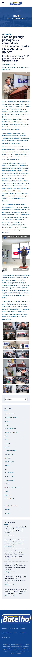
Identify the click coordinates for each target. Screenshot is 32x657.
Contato (22, 633)
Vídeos (16, 633)
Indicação (7, 458)
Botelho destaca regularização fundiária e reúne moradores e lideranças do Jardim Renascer (14, 542)
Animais (7, 421)
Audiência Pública (10, 428)
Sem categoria (9, 498)
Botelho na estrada (10, 432)
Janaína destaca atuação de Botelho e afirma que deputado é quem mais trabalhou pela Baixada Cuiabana (15, 530)
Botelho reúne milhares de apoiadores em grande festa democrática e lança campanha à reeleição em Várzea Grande (15, 554)
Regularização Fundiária (12, 487)
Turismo (7, 509)
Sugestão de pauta (10, 506)
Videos (6, 513)
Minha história (13, 628)
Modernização (8, 476)
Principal (10, 18)
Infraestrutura (9, 462)
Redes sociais (5, 637)
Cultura (6, 439)
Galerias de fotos (6, 633)
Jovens (6, 465)
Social (6, 502)
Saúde (6, 491)
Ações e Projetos (19, 18)
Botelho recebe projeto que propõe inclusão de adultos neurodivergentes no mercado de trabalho (15, 579)
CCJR (5, 436)
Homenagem (8, 454)
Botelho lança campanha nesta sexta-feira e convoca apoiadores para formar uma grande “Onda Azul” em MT (15, 566)
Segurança (7, 495)
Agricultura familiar (10, 417)
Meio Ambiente (9, 473)
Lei (5, 469)
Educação (7, 443)
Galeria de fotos (9, 451)
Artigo (6, 425)
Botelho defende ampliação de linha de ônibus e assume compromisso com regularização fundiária (16, 591)
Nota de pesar (9, 480)
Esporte (7, 447)
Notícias (7, 484)
